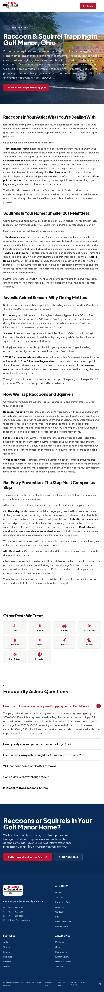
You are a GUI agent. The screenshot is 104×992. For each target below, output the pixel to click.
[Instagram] (99, 984)
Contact (59, 911)
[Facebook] (94, 984)
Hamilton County (63, 961)
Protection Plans (63, 902)
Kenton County (62, 956)
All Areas (59, 966)
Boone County (62, 951)
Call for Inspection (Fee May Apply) (24, 87)
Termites (7, 947)
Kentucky (59, 942)
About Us (59, 907)
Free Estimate (62, 926)
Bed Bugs (7, 956)
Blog (57, 916)
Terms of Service (61, 983)
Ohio (57, 947)
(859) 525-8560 (70, 857)
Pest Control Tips (63, 921)
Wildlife (6, 966)
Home (58, 892)
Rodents (7, 961)
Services (59, 897)
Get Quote (88, 6)
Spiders (6, 951)
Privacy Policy (48, 983)
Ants (5, 942)
